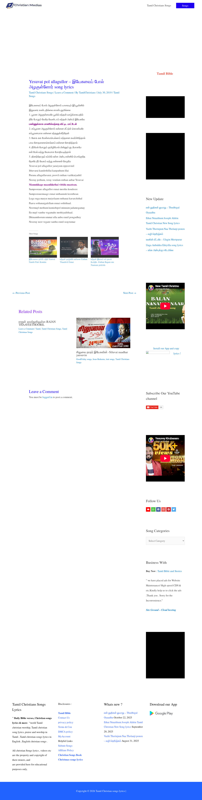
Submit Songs (65, 745)
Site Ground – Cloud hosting (161, 610)
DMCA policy (65, 731)
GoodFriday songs (84, 359)
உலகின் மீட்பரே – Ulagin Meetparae (164, 239)
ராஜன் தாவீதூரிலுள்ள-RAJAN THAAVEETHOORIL (37, 323)
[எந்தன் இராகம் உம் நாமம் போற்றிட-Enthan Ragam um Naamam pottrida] (105, 247)
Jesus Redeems (99, 359)
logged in (47, 397)
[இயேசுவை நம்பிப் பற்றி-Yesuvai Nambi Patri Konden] (43, 247)
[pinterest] (169, 509)
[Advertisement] (101, 33)
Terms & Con (65, 727)
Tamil (38, 328)
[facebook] (158, 509)
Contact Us (64, 717)
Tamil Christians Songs (159, 5)
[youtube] (148, 509)
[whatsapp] (153, 509)
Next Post (129, 293)
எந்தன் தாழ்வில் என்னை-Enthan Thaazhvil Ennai (73, 260)
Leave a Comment (64, 92)
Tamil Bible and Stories (170, 571)
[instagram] (164, 509)
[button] (185, 5)
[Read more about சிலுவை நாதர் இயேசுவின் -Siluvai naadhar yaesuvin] (103, 332)
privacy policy (65, 722)
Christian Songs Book (70, 755)
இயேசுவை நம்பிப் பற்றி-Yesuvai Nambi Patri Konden (42, 260)
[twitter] (174, 509)
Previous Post (21, 293)
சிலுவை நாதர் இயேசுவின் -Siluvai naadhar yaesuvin (102, 353)
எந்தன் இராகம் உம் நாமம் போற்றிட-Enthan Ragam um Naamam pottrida (102, 262)
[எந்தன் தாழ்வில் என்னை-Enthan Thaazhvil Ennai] (74, 247)
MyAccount (64, 736)
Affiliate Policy (66, 750)
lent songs (110, 359)
